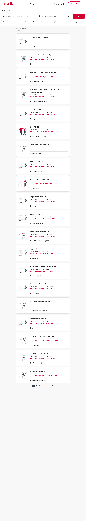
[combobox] (54, 17)
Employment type (58, 22)
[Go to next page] (56, 386)
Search (79, 16)
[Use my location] (69, 16)
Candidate (20, 4)
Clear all (80, 22)
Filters (5, 22)
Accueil (3, 10)
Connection (75, 4)
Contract (44, 22)
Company (33, 4)
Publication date (30, 22)
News (45, 4)
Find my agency (57, 4)
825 (53, 386)
